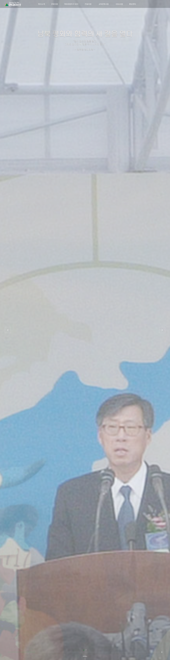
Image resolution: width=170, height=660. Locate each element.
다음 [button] (162, 330)
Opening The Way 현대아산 (13, 4)
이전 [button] (8, 330)
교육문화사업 (104, 4)
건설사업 (88, 4)
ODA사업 (119, 4)
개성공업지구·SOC (71, 4)
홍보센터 (132, 4)
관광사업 (54, 4)
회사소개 (41, 4)
